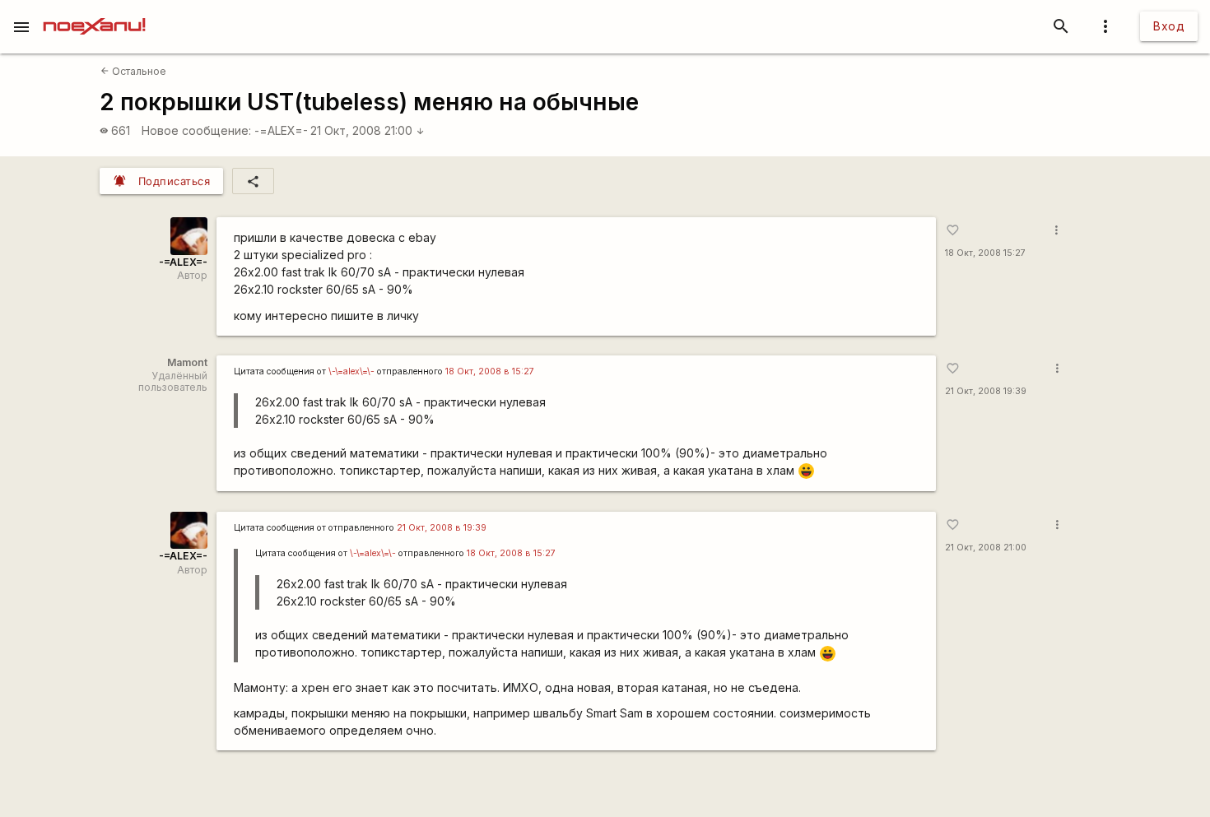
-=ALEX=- (281, 130)
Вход (1168, 26)
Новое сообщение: (196, 130)
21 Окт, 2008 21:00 (367, 130)
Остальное (133, 71)
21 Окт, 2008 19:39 (985, 391)
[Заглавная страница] (94, 11)
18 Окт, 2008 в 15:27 (489, 371)
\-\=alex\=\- (351, 371)
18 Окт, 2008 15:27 (985, 253)
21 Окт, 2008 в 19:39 (441, 527)
